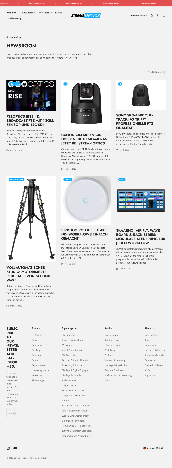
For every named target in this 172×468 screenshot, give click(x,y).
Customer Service (137, 15)
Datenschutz (151, 360)
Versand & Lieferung (115, 360)
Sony (34, 340)
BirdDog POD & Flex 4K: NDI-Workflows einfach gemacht (84, 234)
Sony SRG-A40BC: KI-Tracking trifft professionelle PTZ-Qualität (135, 121)
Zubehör (66, 400)
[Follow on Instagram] (8, 448)
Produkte (11, 12)
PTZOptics (37, 334)
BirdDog (36, 350)
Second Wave (39, 365)
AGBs (147, 370)
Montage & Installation (116, 365)
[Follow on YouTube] (15, 448)
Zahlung (109, 355)
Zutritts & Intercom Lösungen (77, 430)
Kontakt (108, 380)
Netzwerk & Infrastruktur (74, 390)
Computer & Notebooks (74, 395)
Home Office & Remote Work (76, 425)
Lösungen (27, 12)
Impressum (150, 375)
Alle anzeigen (38, 380)
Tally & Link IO (69, 385)
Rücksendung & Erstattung (118, 375)
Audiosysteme (69, 380)
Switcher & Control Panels (75, 360)
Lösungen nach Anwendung (76, 435)
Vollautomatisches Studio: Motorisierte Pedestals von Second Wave (28, 274)
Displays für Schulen (72, 375)
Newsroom (150, 345)
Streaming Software (72, 365)
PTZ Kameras (68, 334)
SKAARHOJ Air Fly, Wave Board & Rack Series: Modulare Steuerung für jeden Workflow (140, 237)
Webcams (67, 345)
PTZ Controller (69, 355)
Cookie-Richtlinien (154, 365)
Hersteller (44, 12)
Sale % (58, 12)
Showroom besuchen (155, 355)
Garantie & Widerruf (115, 370)
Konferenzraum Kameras (74, 340)
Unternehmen (152, 334)
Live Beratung (13, 18)
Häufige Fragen (112, 345)
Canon (35, 360)
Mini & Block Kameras (73, 350)
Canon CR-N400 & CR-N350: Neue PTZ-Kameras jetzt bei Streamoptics (84, 139)
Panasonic (37, 345)
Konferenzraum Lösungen (75, 410)
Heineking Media (40, 370)
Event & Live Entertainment (75, 415)
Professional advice (29, 3)
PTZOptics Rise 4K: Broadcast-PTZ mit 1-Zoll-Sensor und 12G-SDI (30, 120)
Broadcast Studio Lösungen (76, 405)
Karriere (149, 340)
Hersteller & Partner (155, 350)
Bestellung (110, 350)
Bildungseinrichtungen (73, 420)
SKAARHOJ (37, 375)
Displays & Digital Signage (75, 370)
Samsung (36, 355)
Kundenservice (112, 340)
